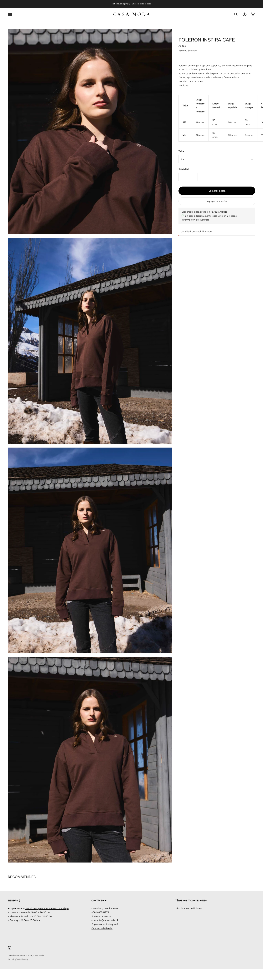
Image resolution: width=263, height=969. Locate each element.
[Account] (244, 14)
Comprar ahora (217, 190)
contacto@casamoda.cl (104, 920)
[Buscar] (236, 14)
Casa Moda (39, 955)
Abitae (182, 45)
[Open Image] (90, 131)
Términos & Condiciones (188, 908)
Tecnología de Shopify (18, 959)
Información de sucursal (195, 219)
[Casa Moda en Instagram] (10, 948)
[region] (216, 118)
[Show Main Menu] (10, 14)
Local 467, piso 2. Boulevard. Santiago (47, 908)
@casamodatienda (101, 928)
